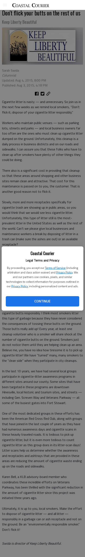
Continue (42, 301)
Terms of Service (55, 268)
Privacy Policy (64, 272)
